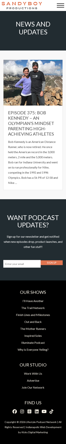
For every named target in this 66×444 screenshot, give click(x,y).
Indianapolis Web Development (44, 427)
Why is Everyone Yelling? (33, 349)
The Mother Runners (33, 328)
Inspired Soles (33, 335)
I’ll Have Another (33, 301)
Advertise (33, 380)
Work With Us (33, 373)
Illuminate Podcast (33, 342)
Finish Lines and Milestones (33, 314)
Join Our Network (33, 387)
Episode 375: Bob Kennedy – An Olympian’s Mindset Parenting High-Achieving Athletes (31, 123)
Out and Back (33, 321)
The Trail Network (33, 308)
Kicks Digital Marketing (34, 432)
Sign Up (51, 262)
